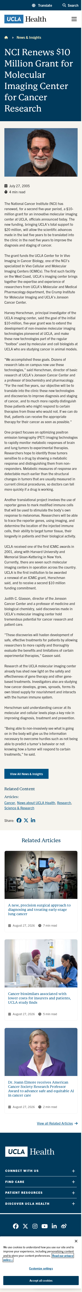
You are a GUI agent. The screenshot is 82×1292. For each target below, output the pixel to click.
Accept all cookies (41, 1280)
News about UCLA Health (36, 802)
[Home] (6, 37)
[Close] (76, 1241)
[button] (42, 5)
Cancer (9, 802)
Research (64, 802)
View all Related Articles (55, 1123)
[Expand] (73, 1171)
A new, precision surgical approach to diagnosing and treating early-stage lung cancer (39, 909)
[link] (19, 820)
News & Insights (29, 37)
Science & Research (19, 808)
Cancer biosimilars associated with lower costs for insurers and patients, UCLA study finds (39, 998)
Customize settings (41, 1268)
